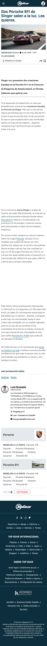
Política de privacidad (22, 571)
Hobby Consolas (30, 605)
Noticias (5, 377)
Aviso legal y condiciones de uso (22, 567)
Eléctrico (33, 524)
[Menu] (3, 3)
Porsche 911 (7, 220)
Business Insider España (27, 602)
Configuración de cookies (31, 582)
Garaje (23, 524)
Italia (28, 546)
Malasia (8, 549)
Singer (14, 377)
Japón (36, 546)
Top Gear (23, 609)
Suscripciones (11, 582)
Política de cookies (14, 575)
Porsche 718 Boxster (13, 452)
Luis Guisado (9, 56)
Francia (23, 542)
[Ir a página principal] (23, 3)
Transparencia (32, 575)
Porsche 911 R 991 (21, 336)
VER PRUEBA (22, 492)
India (20, 546)
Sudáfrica (24, 553)
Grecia (33, 542)
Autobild (10, 602)
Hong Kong (10, 546)
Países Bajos (20, 549)
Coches (9, 528)
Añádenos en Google (13, 61)
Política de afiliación (14, 578)
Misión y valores (33, 578)
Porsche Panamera (25, 448)
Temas (38, 528)
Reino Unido (35, 549)
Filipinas (13, 542)
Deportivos (6, 53)
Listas (18, 528)
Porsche (20, 239)
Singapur (13, 553)
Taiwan (35, 553)
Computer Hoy (14, 605)
